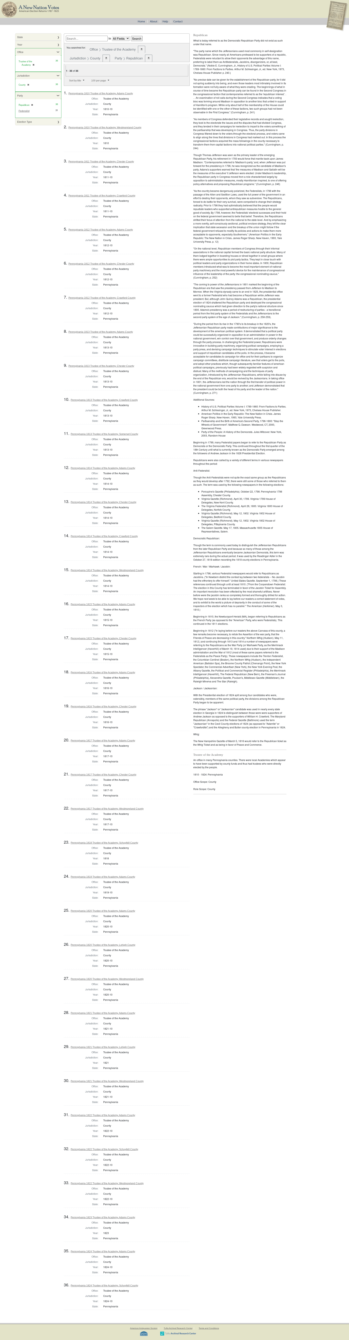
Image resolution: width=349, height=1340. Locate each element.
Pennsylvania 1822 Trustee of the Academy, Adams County (103, 1115)
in (109, 38)
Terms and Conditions (209, 1328)
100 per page (98, 80)
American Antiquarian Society (143, 1328)
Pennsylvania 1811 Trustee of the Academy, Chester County (101, 161)
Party (20, 95)
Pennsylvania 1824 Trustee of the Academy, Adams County (103, 1251)
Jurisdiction (23, 75)
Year (19, 44)
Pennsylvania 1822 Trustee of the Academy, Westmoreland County (107, 1183)
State (20, 37)
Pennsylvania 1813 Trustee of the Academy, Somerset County (104, 434)
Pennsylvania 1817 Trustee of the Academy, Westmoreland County (107, 808)
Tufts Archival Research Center (178, 1328)
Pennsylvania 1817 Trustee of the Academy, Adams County (103, 740)
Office (20, 52)
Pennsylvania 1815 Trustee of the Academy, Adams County (103, 604)
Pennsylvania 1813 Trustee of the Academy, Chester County (101, 366)
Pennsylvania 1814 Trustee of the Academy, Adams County (103, 468)
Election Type (24, 121)
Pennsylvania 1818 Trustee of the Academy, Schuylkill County (104, 842)
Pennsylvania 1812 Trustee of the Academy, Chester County (101, 263)
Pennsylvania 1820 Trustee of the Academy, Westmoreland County (107, 979)
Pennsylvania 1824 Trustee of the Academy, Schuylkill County (104, 1285)
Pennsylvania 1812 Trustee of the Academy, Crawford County (102, 297)
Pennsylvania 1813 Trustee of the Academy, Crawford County (104, 400)
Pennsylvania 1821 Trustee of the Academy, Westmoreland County (107, 1081)
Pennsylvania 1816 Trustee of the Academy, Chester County (103, 706)
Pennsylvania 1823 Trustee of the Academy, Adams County (103, 1217)
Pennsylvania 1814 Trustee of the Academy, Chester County (103, 502)
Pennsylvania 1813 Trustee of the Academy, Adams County (100, 332)
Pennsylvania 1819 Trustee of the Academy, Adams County (103, 876)
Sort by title (75, 80)
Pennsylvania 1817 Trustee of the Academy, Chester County (103, 774)
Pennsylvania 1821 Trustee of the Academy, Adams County (103, 1013)
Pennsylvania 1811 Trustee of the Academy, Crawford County (101, 195)
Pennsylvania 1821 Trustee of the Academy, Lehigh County (103, 1047)
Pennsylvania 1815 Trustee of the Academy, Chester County (103, 638)
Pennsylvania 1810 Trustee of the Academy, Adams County (100, 93)
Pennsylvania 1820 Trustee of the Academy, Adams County (103, 911)
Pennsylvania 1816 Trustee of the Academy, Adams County (103, 672)
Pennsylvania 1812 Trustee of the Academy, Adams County (100, 229)
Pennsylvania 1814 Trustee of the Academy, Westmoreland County (107, 570)
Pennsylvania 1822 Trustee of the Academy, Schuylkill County (104, 1149)
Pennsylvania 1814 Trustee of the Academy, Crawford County (104, 536)
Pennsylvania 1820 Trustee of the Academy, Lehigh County (103, 945)
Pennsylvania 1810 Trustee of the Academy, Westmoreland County (104, 127)
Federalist (24, 111)
